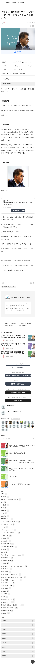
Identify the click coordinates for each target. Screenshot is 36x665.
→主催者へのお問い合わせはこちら (12, 270)
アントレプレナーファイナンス (10, 521)
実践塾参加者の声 (7, 560)
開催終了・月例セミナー (8, 287)
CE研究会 (4, 496)
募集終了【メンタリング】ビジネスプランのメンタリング (13, 344)
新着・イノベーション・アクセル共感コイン (14, 566)
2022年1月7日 (31, 22)
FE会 (3, 502)
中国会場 (5, 538)
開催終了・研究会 (7, 610)
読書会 (4, 596)
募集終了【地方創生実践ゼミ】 (17, 453)
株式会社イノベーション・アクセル (15, 2)
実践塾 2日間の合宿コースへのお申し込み (18, 376)
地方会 (4, 552)
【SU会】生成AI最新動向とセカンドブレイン (21, 484)
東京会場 (5, 591)
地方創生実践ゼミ (7, 558)
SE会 (3, 508)
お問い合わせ (18, 400)
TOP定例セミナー (7, 519)
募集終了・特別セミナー (8, 546)
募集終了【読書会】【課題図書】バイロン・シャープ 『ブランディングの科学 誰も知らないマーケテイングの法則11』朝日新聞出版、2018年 (21, 463)
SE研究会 (4, 510)
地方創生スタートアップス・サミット (12, 555)
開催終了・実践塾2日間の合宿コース (12, 605)
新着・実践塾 (5, 571)
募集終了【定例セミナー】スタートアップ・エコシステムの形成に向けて (17, 15)
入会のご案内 (17, 261)
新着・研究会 (5, 588)
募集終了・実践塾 (7, 544)
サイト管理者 (10, 405)
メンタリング (6, 535)
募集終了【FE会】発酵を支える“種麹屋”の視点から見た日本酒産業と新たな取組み (22, 446)
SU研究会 (4, 516)
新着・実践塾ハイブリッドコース (11, 580)
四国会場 (5, 549)
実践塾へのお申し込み (18, 384)
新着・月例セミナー (7, 583)
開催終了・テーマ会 (7, 599)
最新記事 (3, 435)
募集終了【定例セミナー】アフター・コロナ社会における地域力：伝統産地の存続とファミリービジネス (13, 337)
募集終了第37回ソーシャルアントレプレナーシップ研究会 (21, 469)
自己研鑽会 (5, 594)
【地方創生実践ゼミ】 (15, 476)
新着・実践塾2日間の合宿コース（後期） (13, 577)
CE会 (3, 494)
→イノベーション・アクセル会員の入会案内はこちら (17, 265)
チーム (4, 527)
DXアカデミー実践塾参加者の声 (10, 499)
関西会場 (5, 613)
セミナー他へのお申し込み (19, 211)
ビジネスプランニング (8, 530)
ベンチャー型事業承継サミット (10, 533)
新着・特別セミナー (7, 585)
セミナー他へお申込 (18, 367)
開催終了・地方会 (7, 602)
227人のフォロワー (5, 419)
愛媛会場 (5, 563)
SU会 (3, 513)
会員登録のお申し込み (18, 392)
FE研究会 (4, 505)
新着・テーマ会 (6, 569)
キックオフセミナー (7, 524)
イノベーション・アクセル (14, 411)
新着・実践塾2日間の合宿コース (10, 574)
